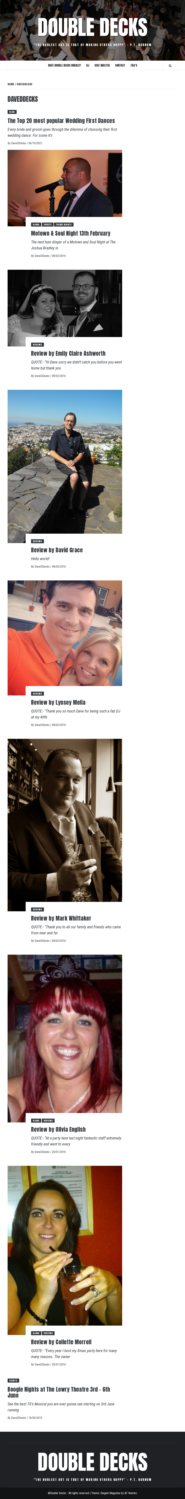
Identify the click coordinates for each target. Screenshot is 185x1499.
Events (48, 224)
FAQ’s (134, 65)
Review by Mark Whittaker (61, 918)
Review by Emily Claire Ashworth (68, 353)
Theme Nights (64, 224)
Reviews (37, 344)
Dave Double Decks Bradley (64, 65)
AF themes (130, 1493)
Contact (120, 65)
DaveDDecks (19, 143)
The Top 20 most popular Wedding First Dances (61, 121)
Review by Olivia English (58, 1129)
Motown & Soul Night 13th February (71, 233)
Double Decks (93, 27)
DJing (36, 224)
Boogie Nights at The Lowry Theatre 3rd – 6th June (59, 1392)
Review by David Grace (57, 550)
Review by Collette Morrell (61, 1342)
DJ (87, 65)
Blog (12, 112)
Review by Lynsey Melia (58, 702)
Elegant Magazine (110, 1493)
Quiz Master (102, 65)
